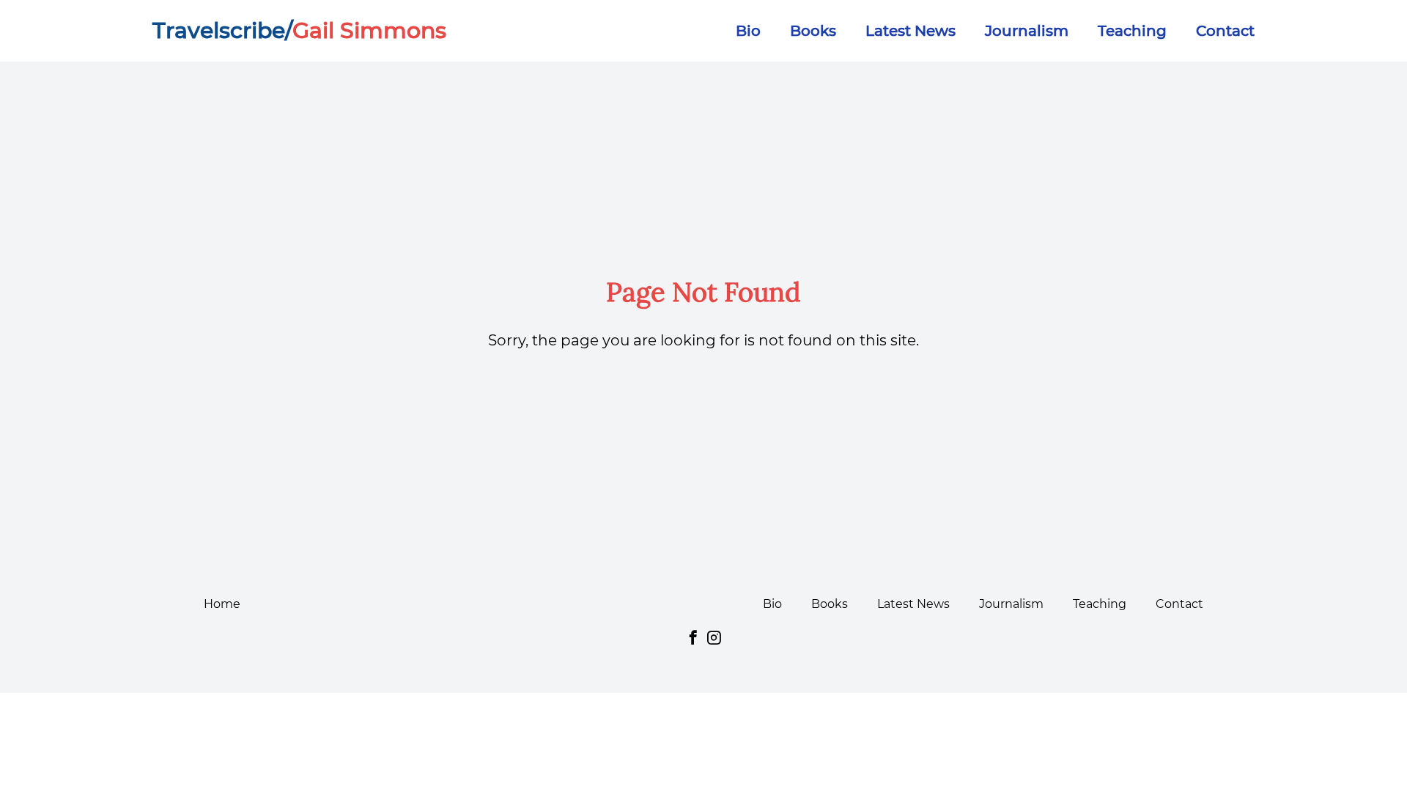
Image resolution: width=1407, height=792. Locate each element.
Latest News (910, 31)
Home (222, 604)
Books (813, 31)
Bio (748, 31)
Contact (1225, 31)
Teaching (1132, 31)
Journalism (1026, 31)
